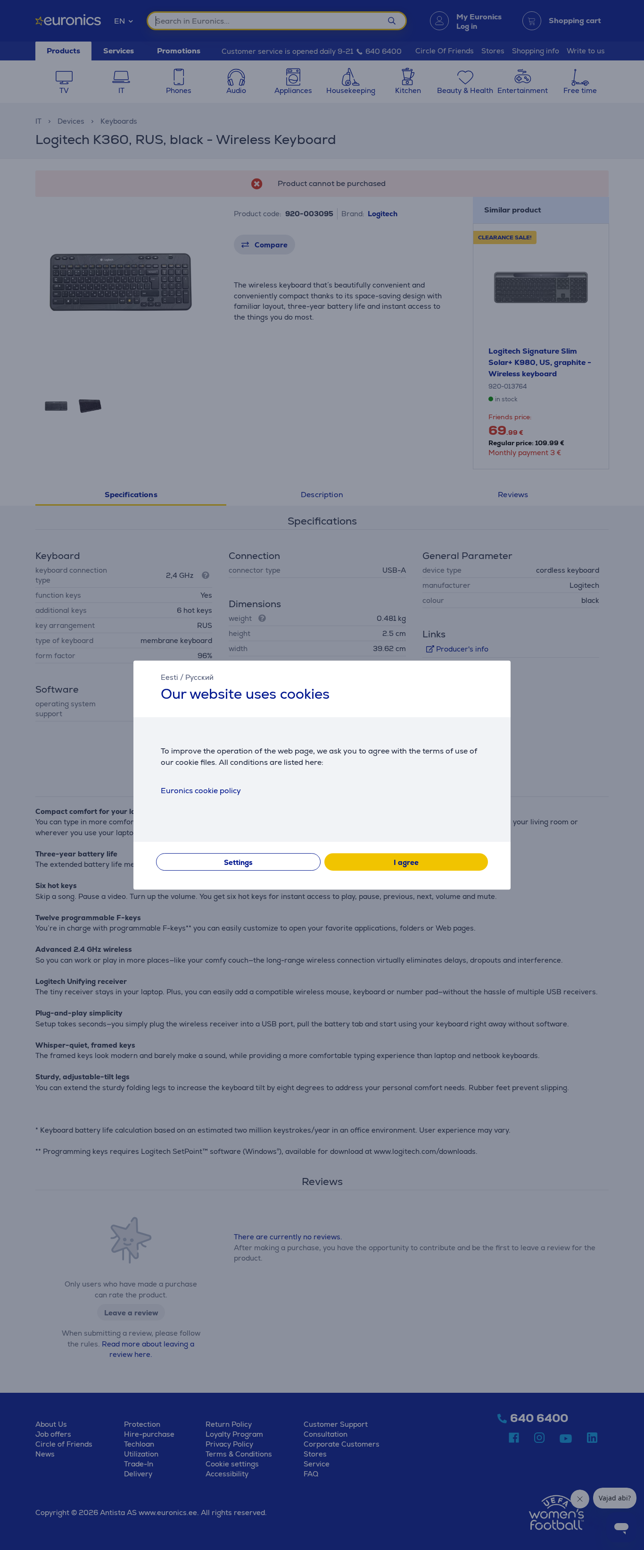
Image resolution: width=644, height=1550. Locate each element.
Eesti (169, 677)
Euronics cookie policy (201, 791)
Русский (199, 677)
